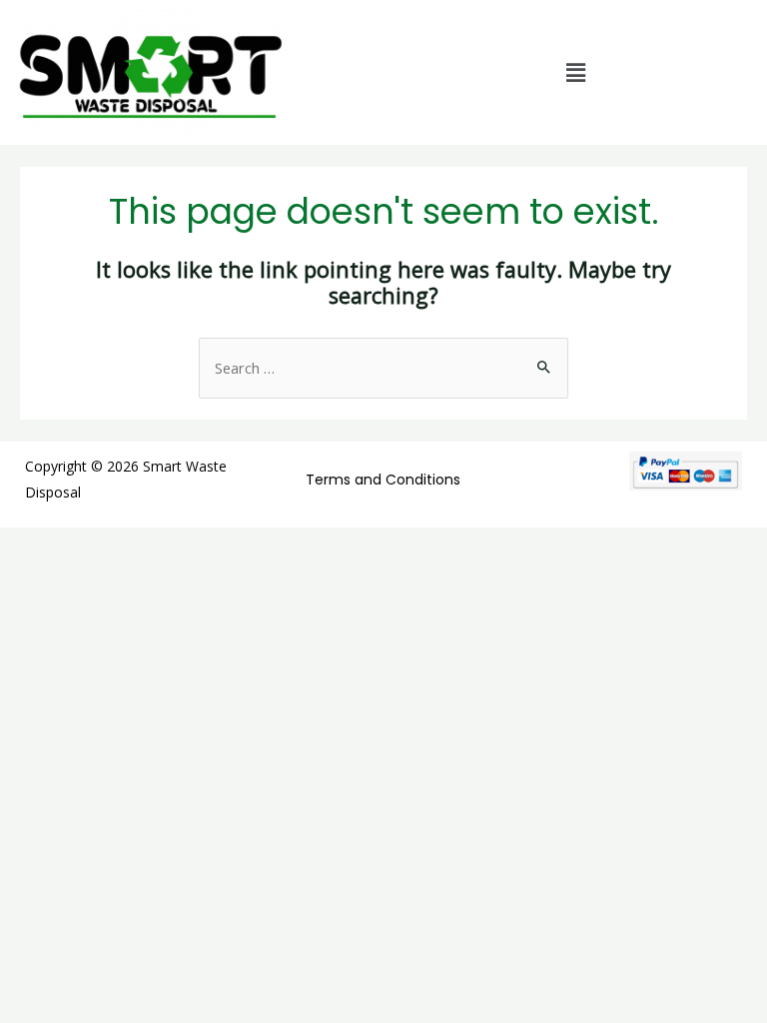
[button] (575, 73)
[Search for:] (383, 368)
